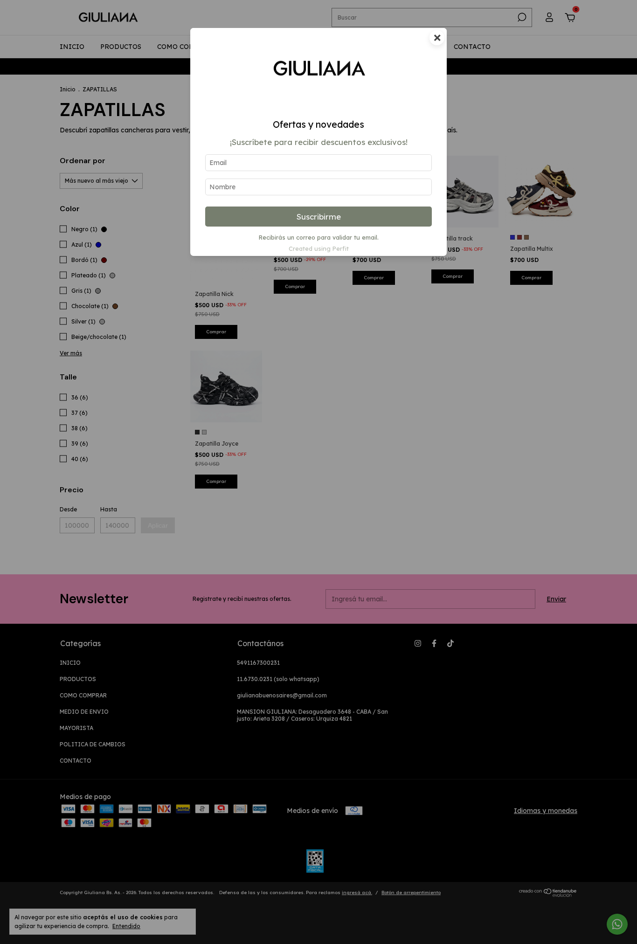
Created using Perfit (319, 248)
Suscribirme (319, 216)
